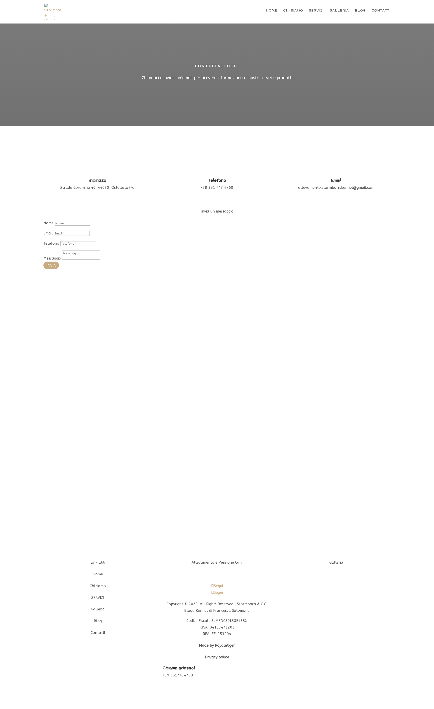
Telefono (51, 243)
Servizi (316, 10)
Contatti (381, 10)
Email (48, 233)
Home (271, 10)
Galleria (339, 10)
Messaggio (52, 258)
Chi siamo (293, 10)
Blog (360, 10)
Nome (48, 223)
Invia (51, 265)
